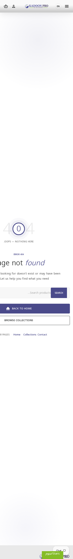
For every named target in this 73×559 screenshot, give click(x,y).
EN (58, 6)
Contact (42, 334)
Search (59, 293)
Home (16, 334)
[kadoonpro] (36, 6)
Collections (29, 334)
